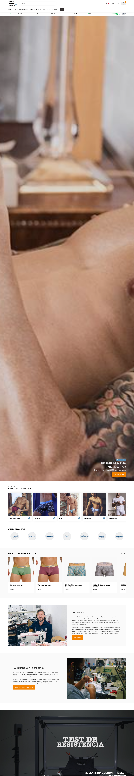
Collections (34, 9)
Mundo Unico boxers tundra (101, 586)
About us (46, 9)
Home (10, 9)
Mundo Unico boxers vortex (73, 586)
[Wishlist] (118, 3)
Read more (77, 637)
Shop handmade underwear (24, 687)
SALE (62, 9)
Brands (54, 9)
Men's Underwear (21, 9)
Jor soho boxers (16, 585)
